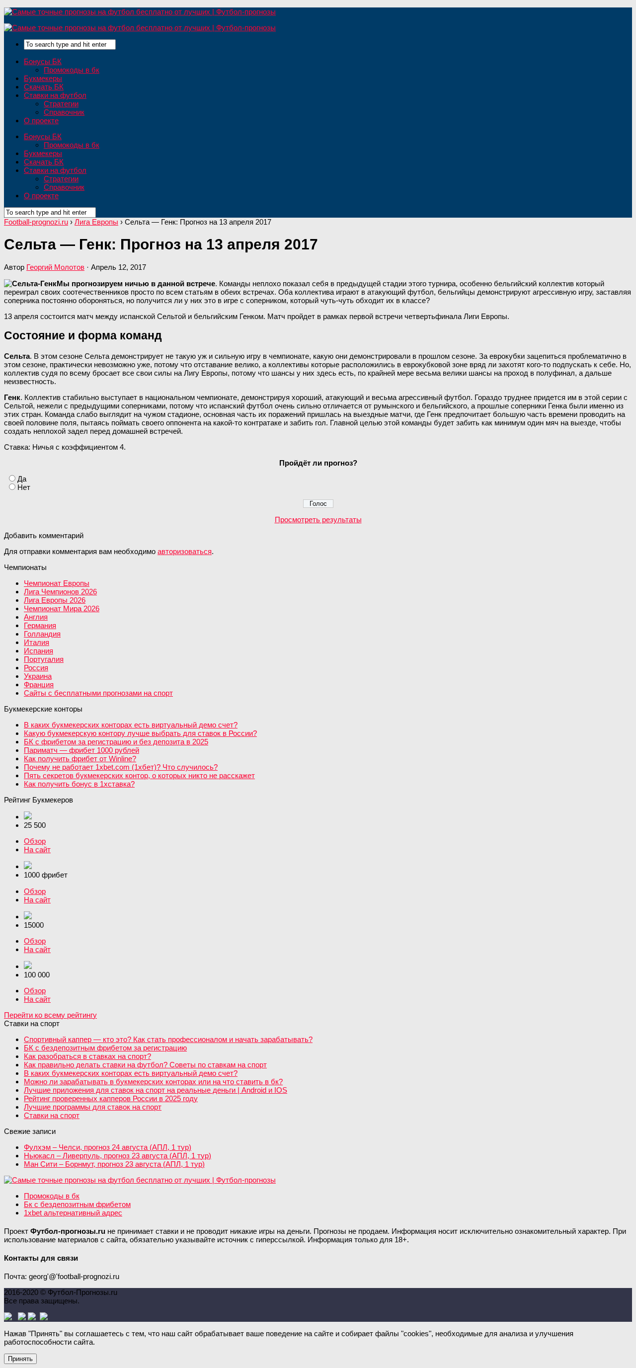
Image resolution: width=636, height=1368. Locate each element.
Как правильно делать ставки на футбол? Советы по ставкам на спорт (145, 1064)
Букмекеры (43, 78)
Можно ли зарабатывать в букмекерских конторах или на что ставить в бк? (153, 1081)
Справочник (64, 112)
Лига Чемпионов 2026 (60, 591)
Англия (36, 617)
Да (21, 479)
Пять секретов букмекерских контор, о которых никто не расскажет (139, 775)
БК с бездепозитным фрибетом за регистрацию (105, 1048)
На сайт (37, 849)
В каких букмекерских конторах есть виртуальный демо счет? (131, 725)
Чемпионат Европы (56, 583)
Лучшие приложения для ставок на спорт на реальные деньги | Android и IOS (155, 1090)
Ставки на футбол (55, 95)
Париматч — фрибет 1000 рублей (81, 750)
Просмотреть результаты (318, 519)
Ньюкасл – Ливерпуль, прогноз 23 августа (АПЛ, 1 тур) (117, 1155)
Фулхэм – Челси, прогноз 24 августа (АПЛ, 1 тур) (107, 1147)
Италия (36, 642)
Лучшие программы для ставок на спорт (92, 1107)
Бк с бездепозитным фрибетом (77, 1204)
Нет (23, 487)
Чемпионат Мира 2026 (61, 608)
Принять (20, 1359)
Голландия (42, 634)
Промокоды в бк (71, 70)
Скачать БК (44, 86)
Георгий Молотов (55, 267)
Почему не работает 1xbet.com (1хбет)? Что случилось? (121, 767)
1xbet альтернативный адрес (73, 1212)
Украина (38, 676)
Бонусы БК (43, 61)
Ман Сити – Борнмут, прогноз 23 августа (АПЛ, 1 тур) (114, 1164)
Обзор (35, 841)
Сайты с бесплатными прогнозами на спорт (98, 693)
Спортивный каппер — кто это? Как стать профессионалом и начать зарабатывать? (168, 1039)
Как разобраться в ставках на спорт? (87, 1056)
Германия (40, 625)
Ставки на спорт (52, 1115)
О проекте (41, 120)
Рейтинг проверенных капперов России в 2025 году (111, 1098)
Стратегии (61, 103)
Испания (38, 650)
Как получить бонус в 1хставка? (79, 784)
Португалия (44, 659)
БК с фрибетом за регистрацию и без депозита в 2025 (116, 741)
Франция (39, 684)
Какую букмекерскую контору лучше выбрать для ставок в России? (140, 733)
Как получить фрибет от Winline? (80, 758)
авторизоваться (185, 551)
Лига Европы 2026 (54, 600)
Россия (36, 667)
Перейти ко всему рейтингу (50, 1015)
